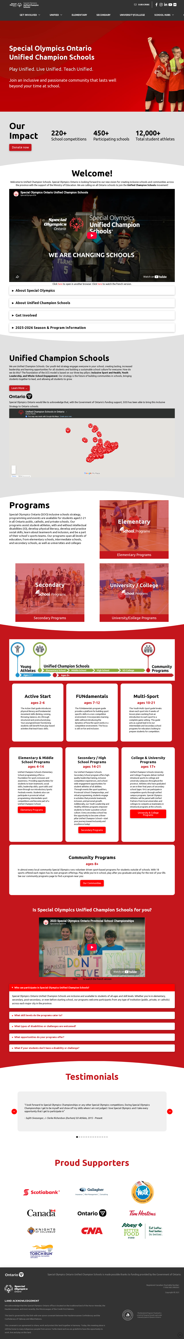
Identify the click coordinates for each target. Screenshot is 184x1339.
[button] (92, 290)
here (60, 284)
